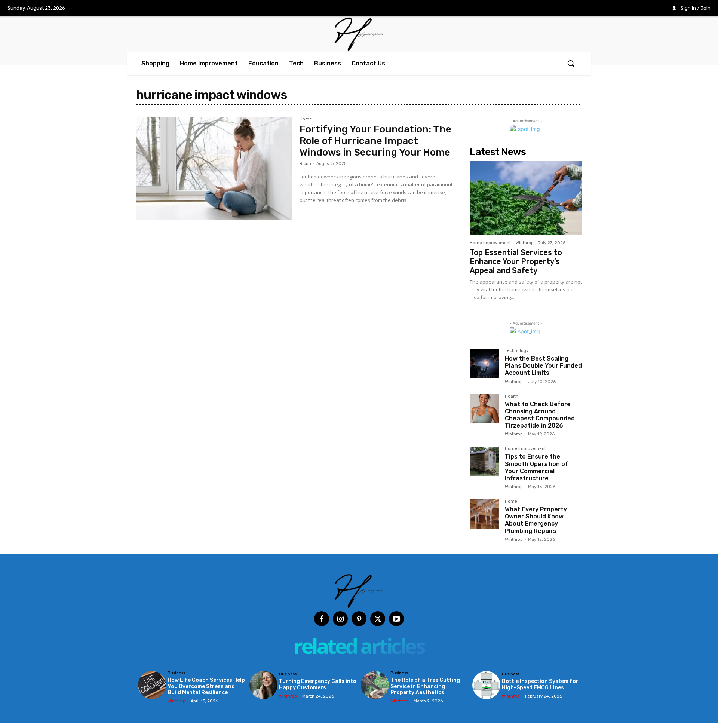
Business (176, 673)
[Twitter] (377, 618)
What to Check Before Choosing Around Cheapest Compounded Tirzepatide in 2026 (540, 415)
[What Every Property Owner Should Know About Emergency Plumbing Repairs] (484, 514)
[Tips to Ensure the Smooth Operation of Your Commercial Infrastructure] (484, 461)
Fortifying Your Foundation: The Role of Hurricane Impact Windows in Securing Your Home (375, 140)
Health (511, 396)
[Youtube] (396, 618)
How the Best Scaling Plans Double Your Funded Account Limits (543, 365)
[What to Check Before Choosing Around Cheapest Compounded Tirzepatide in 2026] (484, 408)
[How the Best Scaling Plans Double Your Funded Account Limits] (484, 363)
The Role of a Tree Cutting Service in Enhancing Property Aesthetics (425, 686)
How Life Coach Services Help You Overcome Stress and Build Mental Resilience (206, 686)
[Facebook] (321, 618)
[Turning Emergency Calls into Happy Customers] (263, 685)
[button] (570, 63)
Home (306, 119)
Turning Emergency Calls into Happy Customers (317, 684)
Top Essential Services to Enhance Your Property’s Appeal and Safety (516, 261)
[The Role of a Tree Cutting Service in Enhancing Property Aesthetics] (375, 685)
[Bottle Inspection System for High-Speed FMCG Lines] (486, 685)
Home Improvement (490, 243)
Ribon (305, 163)
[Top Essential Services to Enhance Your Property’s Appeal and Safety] (526, 198)
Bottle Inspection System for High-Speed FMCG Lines (540, 684)
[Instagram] (340, 618)
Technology (516, 351)
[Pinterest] (359, 618)
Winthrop (525, 243)
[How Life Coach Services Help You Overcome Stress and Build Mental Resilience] (152, 685)
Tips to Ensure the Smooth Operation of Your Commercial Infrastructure (536, 467)
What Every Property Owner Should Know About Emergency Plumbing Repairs (536, 520)
